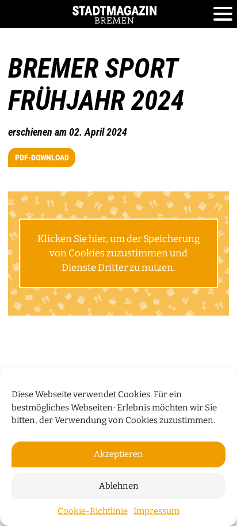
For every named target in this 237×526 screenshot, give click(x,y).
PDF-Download (42, 157)
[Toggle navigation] (223, 14)
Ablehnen (119, 486)
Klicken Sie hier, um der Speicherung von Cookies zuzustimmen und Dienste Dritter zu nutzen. (118, 253)
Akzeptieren (118, 454)
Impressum (156, 511)
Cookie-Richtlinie (93, 511)
